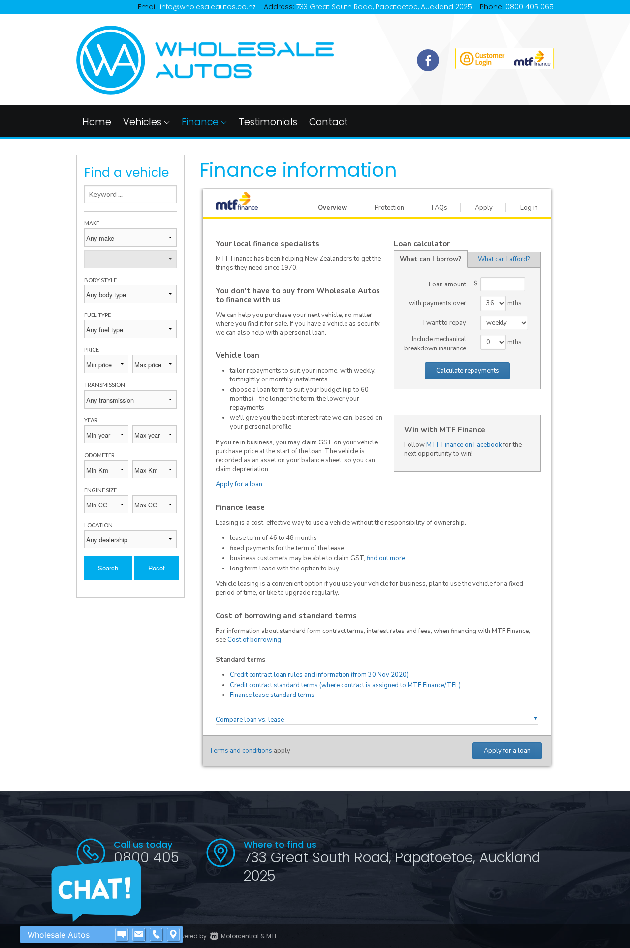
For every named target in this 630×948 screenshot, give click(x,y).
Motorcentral (240, 936)
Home (96, 121)
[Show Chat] (121, 935)
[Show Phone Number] (156, 935)
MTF (272, 936)
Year (91, 420)
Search (108, 567)
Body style (100, 280)
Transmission (104, 384)
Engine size (100, 490)
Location (98, 525)
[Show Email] (138, 935)
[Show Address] (173, 935)
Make (91, 223)
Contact (328, 121)
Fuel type (97, 315)
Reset (156, 567)
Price (91, 350)
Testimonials (268, 121)
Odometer (99, 455)
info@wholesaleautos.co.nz (208, 7)
